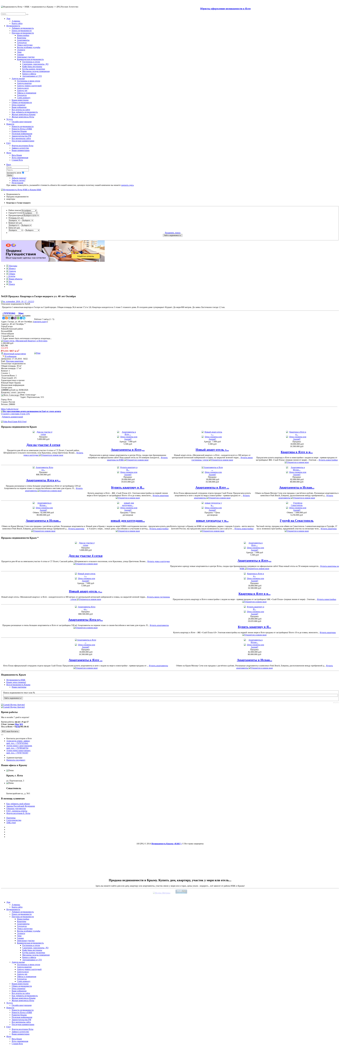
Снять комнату (23, 98)
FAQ (8, 143)
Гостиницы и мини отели (28, 81)
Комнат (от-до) (15, 223)
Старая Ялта (17, 160)
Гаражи (20, 54)
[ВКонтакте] (3, 318)
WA (21, 724)
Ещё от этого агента (51, 411)
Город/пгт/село (15, 213)
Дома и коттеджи (25, 45)
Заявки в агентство (20, 148)
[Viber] (15, 318)
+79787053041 (8, 313)
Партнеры (11, 818)
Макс (21, 313)
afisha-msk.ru (336, 702)
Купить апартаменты (54, 489)
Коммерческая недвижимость (30, 59)
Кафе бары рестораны (32, 66)
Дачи (19, 52)
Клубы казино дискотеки (33, 69)
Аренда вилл (23, 88)
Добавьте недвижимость (23, 28)
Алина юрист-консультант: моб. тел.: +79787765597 (18, 751)
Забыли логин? (18, 180)
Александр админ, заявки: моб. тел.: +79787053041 (18, 742)
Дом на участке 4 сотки (43, 445)
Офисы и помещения (26, 93)
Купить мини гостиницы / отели (222, 458)
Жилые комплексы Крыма (23, 114)
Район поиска (14, 210)
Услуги (9, 119)
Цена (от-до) (14, 228)
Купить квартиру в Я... (127, 487)
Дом (8, 18)
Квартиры (21, 38)
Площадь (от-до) (15, 218)
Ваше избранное (19, 107)
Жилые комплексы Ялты (23, 117)
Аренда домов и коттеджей (29, 86)
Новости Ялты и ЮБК (22, 129)
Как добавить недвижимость (25, 112)
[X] (12, 318)
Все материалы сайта (21, 138)
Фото (8, 153)
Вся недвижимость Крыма (18, 685)
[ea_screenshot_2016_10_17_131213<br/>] (17, 301)
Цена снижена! (18, 105)
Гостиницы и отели (31, 62)
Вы (10, 281)
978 (17, 726)
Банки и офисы (29, 74)
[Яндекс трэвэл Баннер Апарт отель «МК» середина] (24, 341)
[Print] (37, 353)
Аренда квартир (24, 83)
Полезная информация (22, 133)
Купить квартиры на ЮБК (137, 458)
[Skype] (24, 318)
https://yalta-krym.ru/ (9, 409)
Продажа (12, 266)
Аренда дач (22, 90)
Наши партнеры (19, 687)
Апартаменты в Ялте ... (212, 487)
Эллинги (21, 50)
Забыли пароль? (19, 178)
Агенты (11, 276)
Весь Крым (17, 155)
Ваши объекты (15, 279)
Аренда (12, 271)
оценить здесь (127, 185)
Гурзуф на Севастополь (297, 520)
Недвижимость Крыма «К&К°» (166, 843)
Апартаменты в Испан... (296, 487)
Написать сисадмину (15, 760)
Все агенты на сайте (21, 110)
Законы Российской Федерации (20, 806)
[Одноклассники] (6, 318)
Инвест (12, 268)
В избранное (10, 356)
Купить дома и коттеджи (53, 454)
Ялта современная (20, 157)
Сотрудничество (13, 820)
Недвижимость (13, 26)
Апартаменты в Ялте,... (128, 449)
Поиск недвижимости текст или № (19, 693)
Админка (16, 21)
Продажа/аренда (15, 215)
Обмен (11, 274)
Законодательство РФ (21, 136)
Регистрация (17, 183)
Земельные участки (26, 57)
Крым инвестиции (20, 100)
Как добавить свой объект (18, 804)
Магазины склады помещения (36, 71)
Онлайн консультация (21, 121)
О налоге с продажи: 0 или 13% (15, 414)
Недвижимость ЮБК (15, 680)
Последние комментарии (23, 141)
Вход (8, 164)
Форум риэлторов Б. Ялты (18, 813)
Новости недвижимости (23, 126)
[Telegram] (9, 318)
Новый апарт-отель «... (212, 449)
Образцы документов (16, 808)
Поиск (11, 284)
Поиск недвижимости (22, 30)
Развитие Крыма (19, 131)
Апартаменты (23, 40)
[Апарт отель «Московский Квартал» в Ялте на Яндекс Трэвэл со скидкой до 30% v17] (53, 261)
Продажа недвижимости (23, 33)
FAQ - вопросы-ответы (16, 811)
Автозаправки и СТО (32, 76)
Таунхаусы (22, 42)
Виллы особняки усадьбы (28, 47)
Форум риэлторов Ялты (22, 145)
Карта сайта (17, 23)
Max (17, 724)
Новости (10, 124)
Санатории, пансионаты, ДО (35, 64)
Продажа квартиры (14, 361)
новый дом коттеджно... (128, 520)
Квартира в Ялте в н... (297, 452)
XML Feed (11, 822)
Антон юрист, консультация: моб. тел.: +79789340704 (19, 747)
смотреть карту (40, 321)
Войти (9, 175)
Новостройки (23, 35)
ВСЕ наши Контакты (10, 731)
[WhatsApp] (18, 318)
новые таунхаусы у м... (212, 520)
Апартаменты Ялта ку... (43, 480)
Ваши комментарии (20, 150)
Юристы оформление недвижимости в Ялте (225, 8)
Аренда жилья (18, 78)
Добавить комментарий (12, 417)
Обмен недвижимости (22, 102)
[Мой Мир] (21, 318)
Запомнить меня (13, 173)
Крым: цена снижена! (16, 682)
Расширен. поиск (172, 233)
